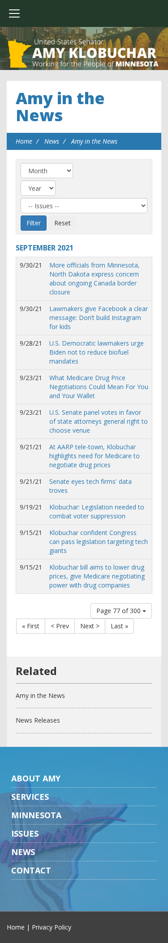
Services (30, 796)
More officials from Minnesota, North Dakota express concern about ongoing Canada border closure (94, 278)
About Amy (35, 778)
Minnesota (36, 815)
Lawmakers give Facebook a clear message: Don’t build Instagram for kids (98, 317)
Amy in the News (60, 106)
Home (24, 141)
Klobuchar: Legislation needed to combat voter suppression (96, 511)
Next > (89, 626)
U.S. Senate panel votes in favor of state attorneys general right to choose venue (98, 421)
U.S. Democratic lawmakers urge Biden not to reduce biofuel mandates (96, 352)
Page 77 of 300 (119, 610)
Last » (119, 626)
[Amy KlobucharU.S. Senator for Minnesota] (84, 54)
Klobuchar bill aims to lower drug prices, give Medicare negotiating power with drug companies (97, 576)
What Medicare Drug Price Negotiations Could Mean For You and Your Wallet (98, 386)
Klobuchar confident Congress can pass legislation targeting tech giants (98, 541)
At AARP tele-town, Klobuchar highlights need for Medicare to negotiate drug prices (94, 456)
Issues (25, 833)
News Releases (38, 720)
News (51, 141)
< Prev (60, 626)
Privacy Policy (51, 927)
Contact (31, 870)
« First (30, 626)
